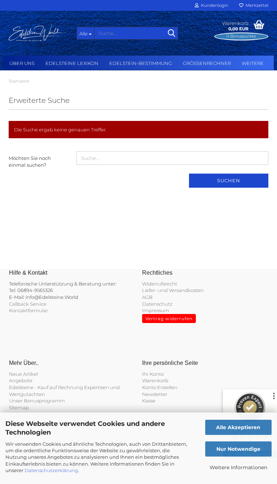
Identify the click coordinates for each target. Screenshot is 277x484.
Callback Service (28, 304)
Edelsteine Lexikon (71, 63)
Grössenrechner (207, 63)
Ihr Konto (153, 374)
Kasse (148, 401)
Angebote (20, 380)
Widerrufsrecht (159, 284)
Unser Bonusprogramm (37, 401)
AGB (147, 297)
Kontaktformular (28, 310)
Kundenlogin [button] (213, 5)
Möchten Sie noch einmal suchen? (30, 161)
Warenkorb (155, 380)
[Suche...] (171, 33)
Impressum (155, 310)
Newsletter (154, 394)
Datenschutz (157, 304)
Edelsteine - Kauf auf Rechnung (46, 387)
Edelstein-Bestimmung (140, 63)
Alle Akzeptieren (238, 427)
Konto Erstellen (159, 387)
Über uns (22, 63)
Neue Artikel (23, 374)
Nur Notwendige (238, 449)
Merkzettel (255, 5)
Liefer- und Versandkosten (173, 290)
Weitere (253, 63)
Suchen (228, 180)
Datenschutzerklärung (51, 470)
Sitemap (19, 407)
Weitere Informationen (238, 467)
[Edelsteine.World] (37, 32)
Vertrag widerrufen (169, 318)
